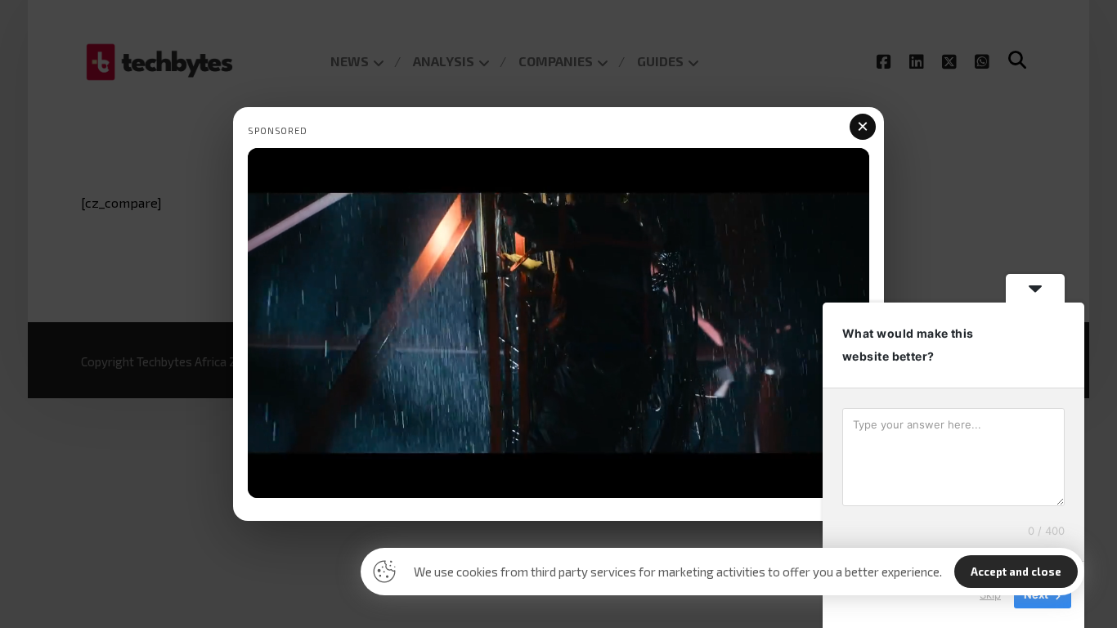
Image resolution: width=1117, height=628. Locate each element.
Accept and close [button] (1016, 571)
